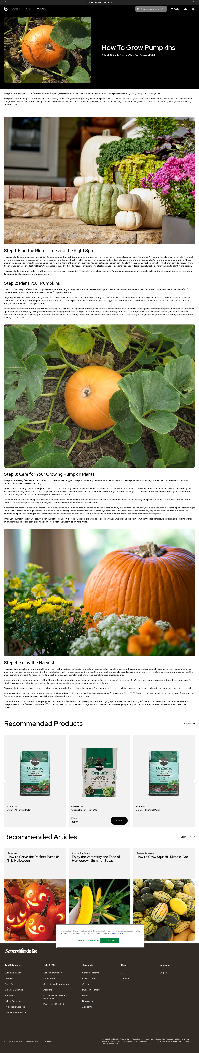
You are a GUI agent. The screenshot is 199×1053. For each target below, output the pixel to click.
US (122, 972)
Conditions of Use (158, 1041)
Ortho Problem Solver (15, 1012)
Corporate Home (90, 972)
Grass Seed (10, 984)
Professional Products (54, 1004)
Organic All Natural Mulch (83, 809)
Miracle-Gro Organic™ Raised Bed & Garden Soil (111, 289)
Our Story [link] (41, 9)
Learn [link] (29, 9)
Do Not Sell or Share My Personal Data (116, 1039)
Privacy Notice (171, 1041)
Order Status (50, 978)
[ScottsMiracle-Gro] (6, 9)
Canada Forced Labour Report (137, 1041)
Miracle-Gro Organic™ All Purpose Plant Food (125, 480)
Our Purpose (88, 978)
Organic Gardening (14, 989)
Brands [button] (15, 9)
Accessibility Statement (175, 1039)
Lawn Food (10, 978)
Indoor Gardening (13, 1001)
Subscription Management (56, 984)
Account (47, 989)
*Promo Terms (114, 1044)
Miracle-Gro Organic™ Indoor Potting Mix (149, 308)
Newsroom (87, 1001)
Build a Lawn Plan (13, 972)
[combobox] (151, 9)
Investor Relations (91, 989)
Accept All (109, 941)
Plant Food (10, 995)
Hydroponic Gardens (15, 1006)
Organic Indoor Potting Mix (20, 809)
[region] (100, 936)
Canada (125, 978)
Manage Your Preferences (88, 941)
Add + (52, 820)
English (163, 972)
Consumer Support (52, 972)
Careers (86, 984)
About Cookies (137, 1039)
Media (85, 995)
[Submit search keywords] (138, 9)
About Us (87, 1006)
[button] (5, 2)
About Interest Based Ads (155, 1039)
